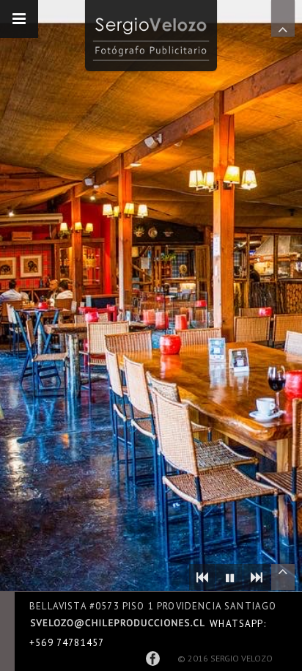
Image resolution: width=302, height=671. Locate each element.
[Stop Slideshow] (229, 577)
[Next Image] (256, 577)
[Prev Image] (202, 577)
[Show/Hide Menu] (19, 19)
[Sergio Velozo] (151, 35)
